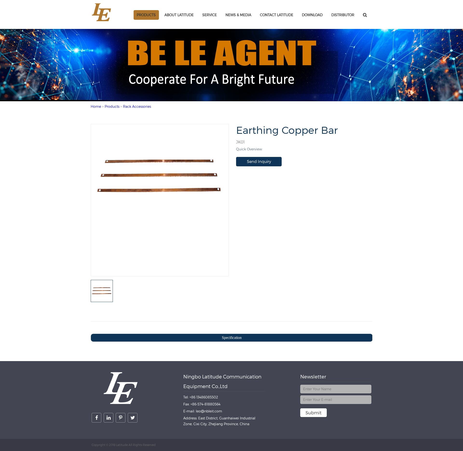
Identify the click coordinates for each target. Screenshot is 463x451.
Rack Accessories (137, 106)
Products (146, 15)
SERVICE (209, 15)
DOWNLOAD (312, 15)
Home (96, 106)
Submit (313, 412)
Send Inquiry (259, 161)
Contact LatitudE (276, 15)
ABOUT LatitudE (179, 15)
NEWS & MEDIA (238, 15)
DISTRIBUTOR (342, 15)
